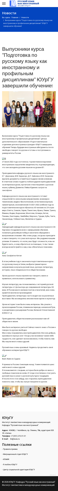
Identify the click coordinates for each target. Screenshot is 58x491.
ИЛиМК (6, 459)
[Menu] (4, 3)
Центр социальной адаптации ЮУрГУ (19, 470)
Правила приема (10, 449)
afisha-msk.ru (53, 474)
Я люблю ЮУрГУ (10, 464)
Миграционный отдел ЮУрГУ (15, 454)
